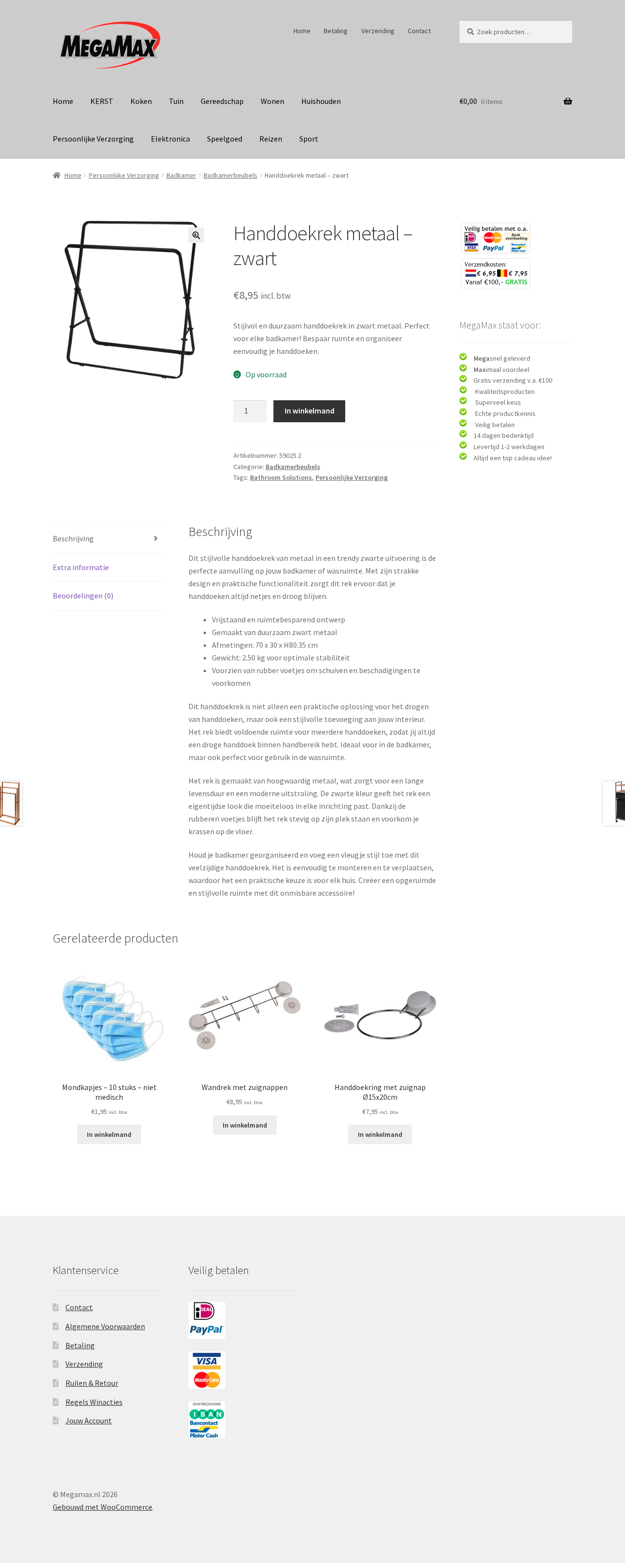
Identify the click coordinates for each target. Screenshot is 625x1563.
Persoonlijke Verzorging (93, 139)
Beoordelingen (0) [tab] (83, 595)
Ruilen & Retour (91, 1383)
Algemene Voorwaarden (105, 1326)
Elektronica (170, 139)
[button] (196, 235)
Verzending (378, 30)
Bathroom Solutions (281, 477)
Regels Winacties (94, 1402)
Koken (141, 101)
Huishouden (321, 101)
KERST (101, 101)
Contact (419, 30)
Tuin (176, 101)
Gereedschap (222, 101)
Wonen (272, 101)
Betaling (336, 30)
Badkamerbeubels (230, 175)
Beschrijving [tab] (73, 538)
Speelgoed (224, 139)
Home (302, 30)
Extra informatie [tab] (81, 567)
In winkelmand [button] (109, 1134)
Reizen (270, 139)
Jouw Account (88, 1420)
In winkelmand (309, 410)
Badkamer (181, 175)
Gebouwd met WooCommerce (102, 1507)
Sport (308, 139)
